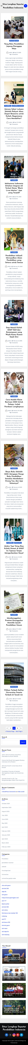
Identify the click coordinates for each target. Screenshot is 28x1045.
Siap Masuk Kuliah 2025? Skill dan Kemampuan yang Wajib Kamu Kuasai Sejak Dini (14, 332)
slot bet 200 (5, 888)
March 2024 (5, 843)
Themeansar (13, 1042)
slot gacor (4, 894)
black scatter (5, 904)
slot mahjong (5, 934)
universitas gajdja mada (9, 878)
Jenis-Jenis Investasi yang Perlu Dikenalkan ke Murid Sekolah (12, 959)
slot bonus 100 (6, 922)
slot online (5, 910)
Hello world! (21, 791)
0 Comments (14, 54)
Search (4, 737)
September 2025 (6, 807)
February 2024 (6, 847)
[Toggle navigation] (1, 5)
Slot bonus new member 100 (10, 913)
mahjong (4, 916)
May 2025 (4, 823)
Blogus (22, 1040)
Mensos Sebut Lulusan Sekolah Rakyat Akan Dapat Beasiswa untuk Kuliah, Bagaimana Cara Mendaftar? (14, 113)
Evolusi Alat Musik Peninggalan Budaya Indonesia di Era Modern (12, 976)
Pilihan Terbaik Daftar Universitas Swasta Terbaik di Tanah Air (14, 692)
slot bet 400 (5, 907)
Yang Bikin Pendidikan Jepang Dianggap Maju (14, 46)
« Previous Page (9, 731)
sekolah (4, 866)
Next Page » (19, 731)
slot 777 (4, 901)
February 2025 (6, 831)
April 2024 (5, 839)
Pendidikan (8, 105)
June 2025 (5, 819)
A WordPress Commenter (9, 791)
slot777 (4, 919)
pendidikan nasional (18, 105)
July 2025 (5, 815)
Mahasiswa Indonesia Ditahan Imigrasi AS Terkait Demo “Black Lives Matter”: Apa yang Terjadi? (14, 188)
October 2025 (6, 803)
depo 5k (4, 891)
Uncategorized (14, 40)
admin (10, 52)
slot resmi (4, 928)
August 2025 (5, 811)
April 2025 (5, 827)
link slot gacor (6, 925)
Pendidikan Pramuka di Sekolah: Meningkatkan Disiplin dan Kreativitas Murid (12, 773)
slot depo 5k (5, 931)
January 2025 (6, 835)
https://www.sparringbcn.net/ (10, 897)
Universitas (18, 542)
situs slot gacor (6, 885)
